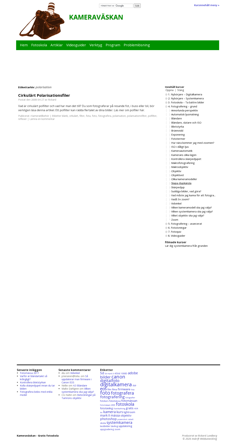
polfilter (152, 115)
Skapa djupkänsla (181, 183)
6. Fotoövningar (177, 227)
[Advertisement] (118, 70)
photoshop (108, 419)
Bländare (176, 118)
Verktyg (96, 45)
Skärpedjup (178, 187)
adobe (133, 373)
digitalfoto (109, 380)
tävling (114, 426)
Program (113, 45)
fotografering (112, 396)
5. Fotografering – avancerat (185, 223)
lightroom (129, 412)
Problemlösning (137, 45)
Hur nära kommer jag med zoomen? (192, 142)
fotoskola (125, 404)
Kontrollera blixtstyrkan (33, 382)
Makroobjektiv (179, 167)
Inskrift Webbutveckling (204, 438)
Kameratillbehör (40, 115)
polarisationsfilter (137, 115)
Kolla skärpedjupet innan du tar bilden (37, 387)
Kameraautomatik (181, 150)
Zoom (174, 219)
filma (114, 389)
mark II (105, 415)
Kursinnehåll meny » (206, 5)
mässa (115, 415)
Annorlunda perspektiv (184, 110)
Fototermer (178, 138)
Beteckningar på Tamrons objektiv (78, 396)
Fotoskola (39, 45)
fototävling (106, 408)
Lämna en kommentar (42, 119)
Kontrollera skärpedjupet (186, 159)
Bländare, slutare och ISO (186, 122)
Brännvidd (177, 130)
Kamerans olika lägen (183, 155)
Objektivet (177, 175)
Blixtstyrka (177, 126)
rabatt (130, 419)
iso (101, 412)
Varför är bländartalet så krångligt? (33, 377)
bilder (105, 376)
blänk (65, 115)
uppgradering (107, 429)
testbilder (105, 426)
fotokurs (104, 400)
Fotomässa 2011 (29, 373)
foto (94, 115)
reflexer (22, 119)
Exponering (178, 134)
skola (103, 423)
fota (88, 115)
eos (103, 388)
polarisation (119, 115)
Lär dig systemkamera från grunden (186, 245)
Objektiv (176, 171)
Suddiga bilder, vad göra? (186, 191)
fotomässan (129, 401)
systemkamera (119, 422)
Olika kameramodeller (184, 179)
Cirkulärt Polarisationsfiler (44, 95)
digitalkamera (116, 384)
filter (81, 115)
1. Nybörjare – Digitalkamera (185, 94)
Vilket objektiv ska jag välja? (187, 215)
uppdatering (125, 426)
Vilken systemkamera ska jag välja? (192, 211)
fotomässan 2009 (107, 405)
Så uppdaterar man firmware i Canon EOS (77, 379)
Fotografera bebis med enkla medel (36, 393)
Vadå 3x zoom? (180, 199)
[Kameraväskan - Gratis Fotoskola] (42, 21)
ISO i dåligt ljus (180, 146)
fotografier (130, 397)
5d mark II (109, 373)
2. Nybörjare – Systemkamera (186, 98)
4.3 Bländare (80, 385)
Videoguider (76, 45)
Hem (24, 45)
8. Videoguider (176, 235)
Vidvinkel (176, 203)
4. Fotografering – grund (182, 106)
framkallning (119, 408)
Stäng (180, 90)
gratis (129, 408)
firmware (124, 389)
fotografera (104, 115)
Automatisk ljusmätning (185, 114)
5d (102, 373)
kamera (109, 411)
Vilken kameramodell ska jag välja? (191, 207)
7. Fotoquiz (174, 231)
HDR (136, 408)
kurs (119, 412)
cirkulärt (73, 115)
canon (118, 376)
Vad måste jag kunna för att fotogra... (193, 195)
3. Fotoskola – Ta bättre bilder (186, 102)
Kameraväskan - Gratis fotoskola (38, 435)
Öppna (169, 90)
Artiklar (56, 45)
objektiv (126, 415)
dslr (134, 385)
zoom (117, 429)
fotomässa (115, 400)
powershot (122, 419)
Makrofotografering (183, 163)
